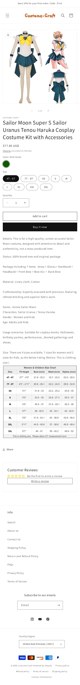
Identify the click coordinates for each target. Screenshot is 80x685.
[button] (7, 15)
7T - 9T (29, 178)
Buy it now (40, 227)
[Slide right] (48, 111)
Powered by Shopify (42, 665)
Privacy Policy (15, 573)
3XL (46, 187)
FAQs (10, 564)
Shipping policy (59, 671)
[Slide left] (32, 111)
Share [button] (10, 449)
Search (11, 522)
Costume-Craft (25, 665)
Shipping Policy (16, 547)
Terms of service (41, 671)
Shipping (7, 151)
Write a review (40, 481)
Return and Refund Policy (22, 556)
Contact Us (14, 539)
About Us (13, 530)
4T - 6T (11, 178)
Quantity (7, 195)
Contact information (42, 677)
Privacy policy (62, 665)
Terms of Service (17, 581)
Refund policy (22, 671)
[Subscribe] (59, 605)
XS (43, 178)
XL (19, 187)
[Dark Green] (6, 164)
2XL (32, 187)
